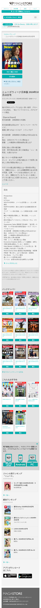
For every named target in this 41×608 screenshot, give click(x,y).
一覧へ (7, 495)
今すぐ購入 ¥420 (12, 72)
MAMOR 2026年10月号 (20, 427)
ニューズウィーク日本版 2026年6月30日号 (33, 362)
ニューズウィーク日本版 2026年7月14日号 (8, 362)
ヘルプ (35, 8)
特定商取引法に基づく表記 (10, 599)
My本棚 (16, 8)
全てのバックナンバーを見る (13, 372)
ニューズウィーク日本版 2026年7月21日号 (33, 335)
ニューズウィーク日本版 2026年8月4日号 (7, 335)
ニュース (5, 184)
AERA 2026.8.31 (7, 399)
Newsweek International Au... (7, 427)
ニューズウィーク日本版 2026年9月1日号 (7, 309)
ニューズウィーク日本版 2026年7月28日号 (21, 335)
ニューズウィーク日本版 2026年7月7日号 (20, 362)
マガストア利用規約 (9, 597)
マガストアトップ (9, 34)
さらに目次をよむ (11, 263)
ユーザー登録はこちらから (21, 11)
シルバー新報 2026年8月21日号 (33, 400)
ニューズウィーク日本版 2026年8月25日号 (21, 309)
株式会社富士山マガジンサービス (18, 601)
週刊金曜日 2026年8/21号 (20, 400)
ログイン (6, 8)
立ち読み (12, 76)
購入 (7, 313)
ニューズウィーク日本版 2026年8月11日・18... (33, 309)
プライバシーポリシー (24, 597)
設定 (25, 8)
